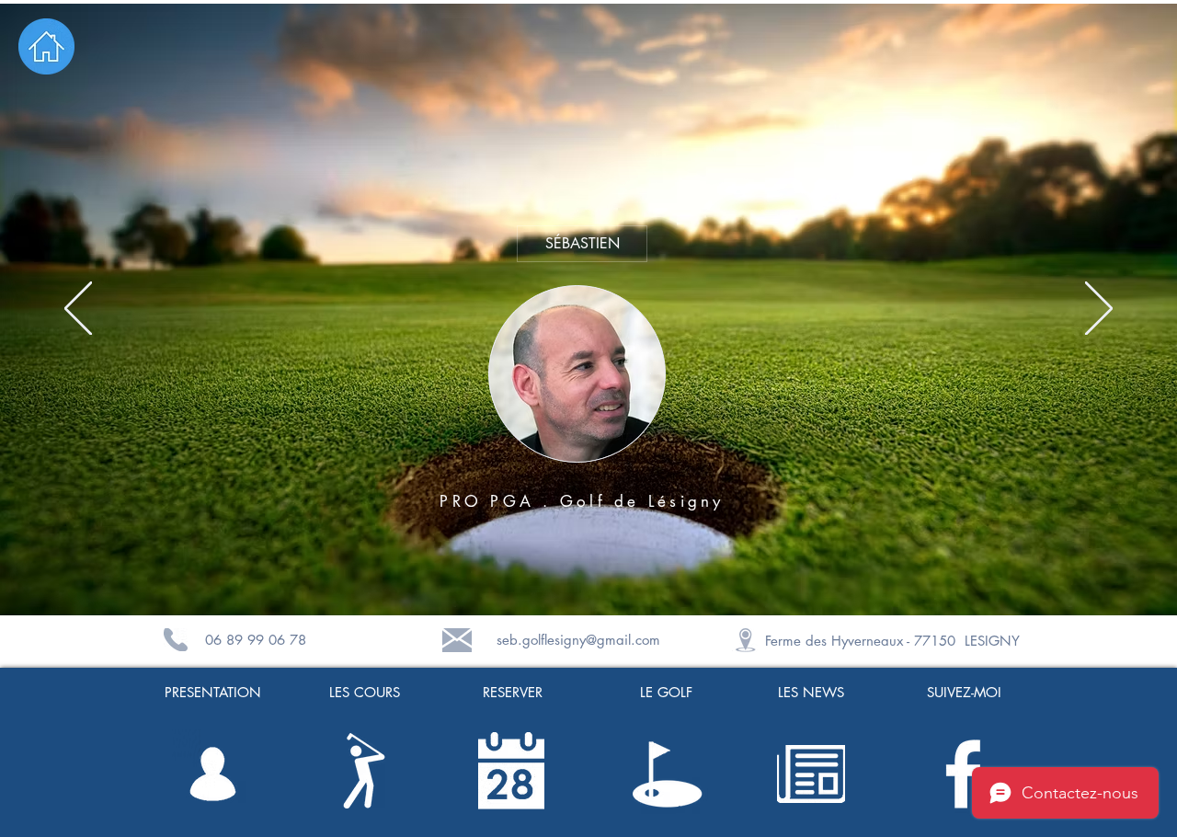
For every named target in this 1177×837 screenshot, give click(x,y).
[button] (577, 374)
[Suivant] (1099, 309)
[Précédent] (78, 309)
